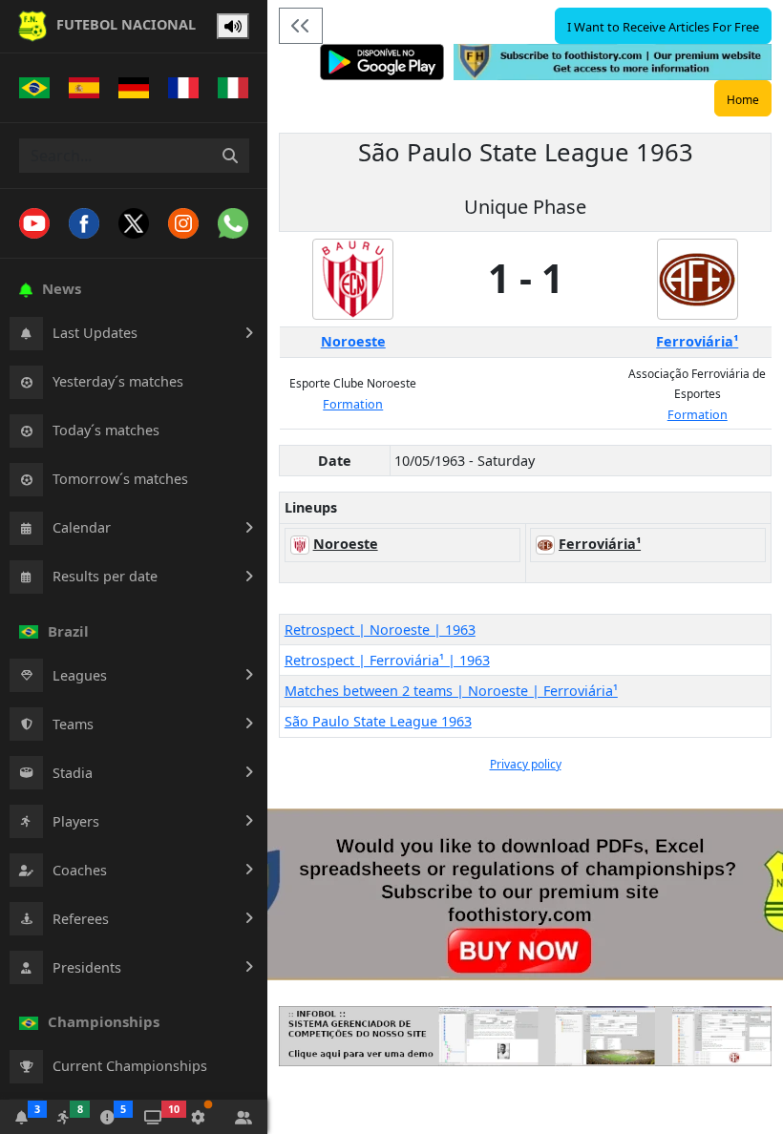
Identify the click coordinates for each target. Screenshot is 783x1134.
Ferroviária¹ (697, 341)
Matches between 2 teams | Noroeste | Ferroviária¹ (451, 691)
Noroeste (353, 341)
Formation (353, 404)
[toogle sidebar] (301, 26)
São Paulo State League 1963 (378, 721)
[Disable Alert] (233, 26)
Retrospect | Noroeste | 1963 (380, 629)
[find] (230, 155)
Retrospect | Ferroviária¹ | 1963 (387, 660)
